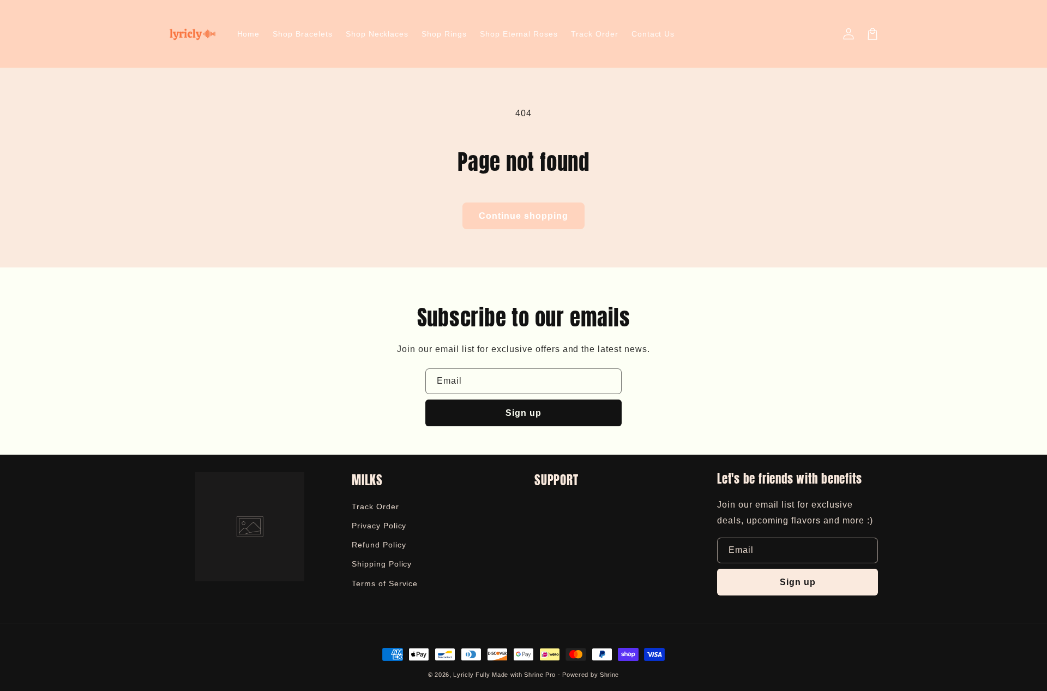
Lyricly (463, 674)
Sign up (523, 413)
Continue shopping (523, 216)
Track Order (375, 506)
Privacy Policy (379, 525)
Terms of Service (385, 583)
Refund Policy (379, 544)
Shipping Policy (382, 563)
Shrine (609, 674)
